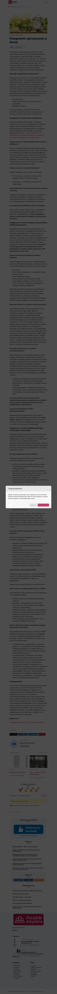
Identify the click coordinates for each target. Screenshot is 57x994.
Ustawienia (33, 505)
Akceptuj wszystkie (43, 505)
